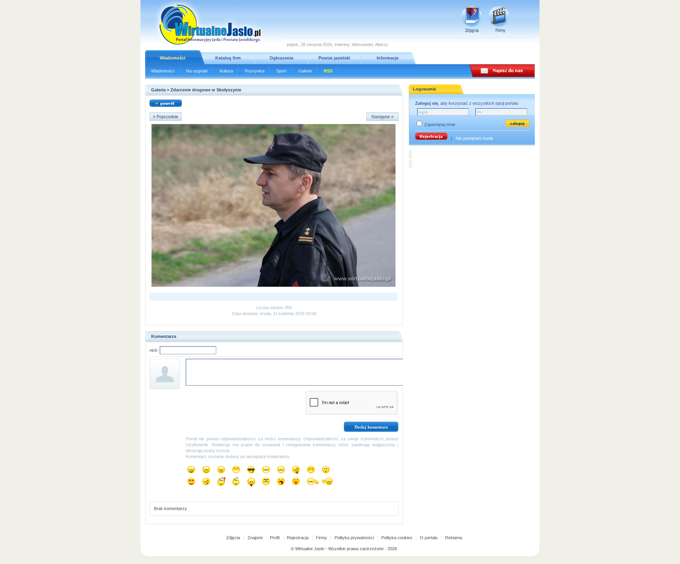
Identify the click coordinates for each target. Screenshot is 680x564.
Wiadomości (172, 58)
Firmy (321, 537)
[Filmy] (498, 19)
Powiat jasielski (334, 58)
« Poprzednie (165, 116)
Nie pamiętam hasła (474, 138)
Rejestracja (298, 537)
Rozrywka (254, 71)
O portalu (429, 537)
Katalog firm (228, 58)
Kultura (226, 71)
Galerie (305, 71)
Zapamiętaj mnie (439, 124)
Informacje (388, 58)
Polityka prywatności (354, 537)
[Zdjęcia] (471, 19)
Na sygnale (197, 71)
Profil (274, 537)
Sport (281, 71)
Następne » (382, 116)
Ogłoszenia (281, 58)
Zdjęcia (233, 537)
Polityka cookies (396, 537)
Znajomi (255, 537)
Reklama (453, 537)
